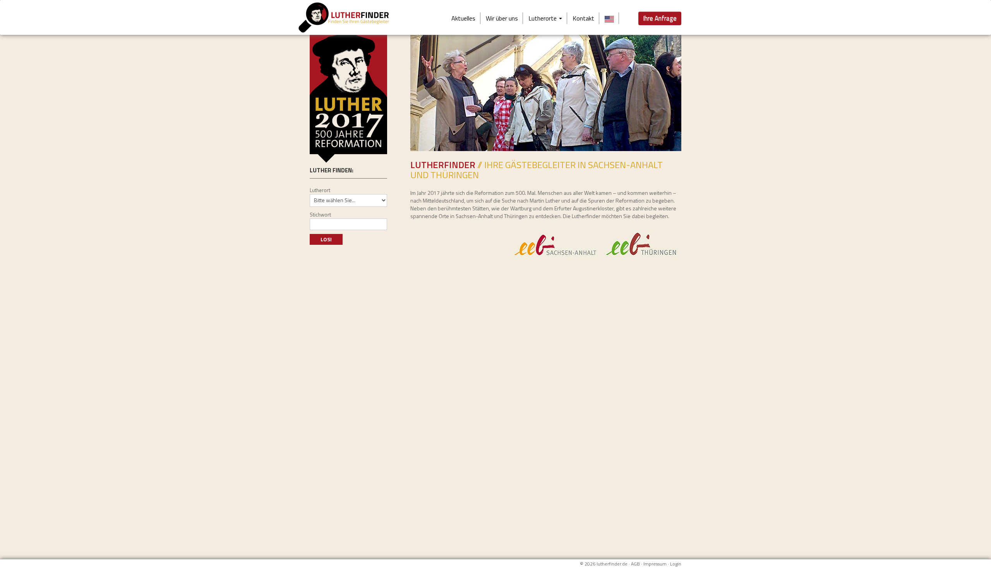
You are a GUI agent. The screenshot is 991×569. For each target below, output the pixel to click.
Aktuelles (463, 18)
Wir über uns (502, 18)
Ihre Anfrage (660, 18)
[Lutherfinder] (351, 17)
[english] (609, 18)
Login (675, 563)
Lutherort (320, 190)
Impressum (655, 563)
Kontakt (583, 18)
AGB (635, 563)
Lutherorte (543, 18)
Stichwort (320, 214)
